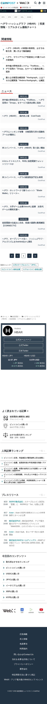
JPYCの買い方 (12, 580)
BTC (3, 17)
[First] (12, 256)
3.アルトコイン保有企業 (32, 269)
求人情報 (23, 639)
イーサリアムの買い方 (15, 586)
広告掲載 (23, 634)
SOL (22, 17)
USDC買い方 (26, 7)
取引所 (32, 703)
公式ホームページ (23, 340)
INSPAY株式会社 (16, 502)
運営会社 (23, 669)
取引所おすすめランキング (17, 562)
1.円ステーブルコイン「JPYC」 (25, 265)
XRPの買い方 (12, 591)
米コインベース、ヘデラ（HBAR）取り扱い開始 (23, 148)
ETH (9, 17)
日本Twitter (23, 351)
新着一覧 (14, 703)
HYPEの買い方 (12, 597)
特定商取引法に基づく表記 (23, 675)
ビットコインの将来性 (10, 7)
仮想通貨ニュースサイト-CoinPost (28, 691)
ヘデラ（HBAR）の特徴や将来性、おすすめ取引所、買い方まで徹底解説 (25, 49)
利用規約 (23, 649)
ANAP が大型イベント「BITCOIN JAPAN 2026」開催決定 (27, 543)
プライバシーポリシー (23, 664)
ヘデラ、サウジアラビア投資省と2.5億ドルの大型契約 (25, 58)
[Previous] (17, 256)
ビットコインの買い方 (19, 424)
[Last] (35, 256)
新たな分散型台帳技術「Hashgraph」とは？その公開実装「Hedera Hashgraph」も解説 (25, 79)
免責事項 (23, 644)
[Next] (29, 256)
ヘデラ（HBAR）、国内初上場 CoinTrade (21, 116)
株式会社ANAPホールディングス (22, 540)
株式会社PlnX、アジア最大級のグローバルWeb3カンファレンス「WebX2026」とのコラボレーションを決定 (27, 523)
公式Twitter (23, 345)
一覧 (41, 451)
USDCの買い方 (12, 574)
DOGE (29, 17)
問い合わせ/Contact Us (23, 654)
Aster (11, 513)
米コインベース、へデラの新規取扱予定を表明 (22, 177)
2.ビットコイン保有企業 (11, 269)
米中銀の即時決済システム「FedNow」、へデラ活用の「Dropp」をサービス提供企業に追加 (25, 69)
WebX (41, 703)
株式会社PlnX (14, 521)
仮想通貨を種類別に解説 (20, 417)
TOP (5, 703)
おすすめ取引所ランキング (20, 435)
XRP (15, 17)
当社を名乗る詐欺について (23, 659)
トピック (23, 703)
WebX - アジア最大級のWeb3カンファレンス (23, 680)
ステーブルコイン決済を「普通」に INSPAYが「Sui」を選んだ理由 (27, 504)
